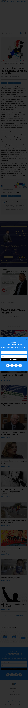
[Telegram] (8, 365)
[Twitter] (16, 365)
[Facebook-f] (12, 365)
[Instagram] (20, 365)
